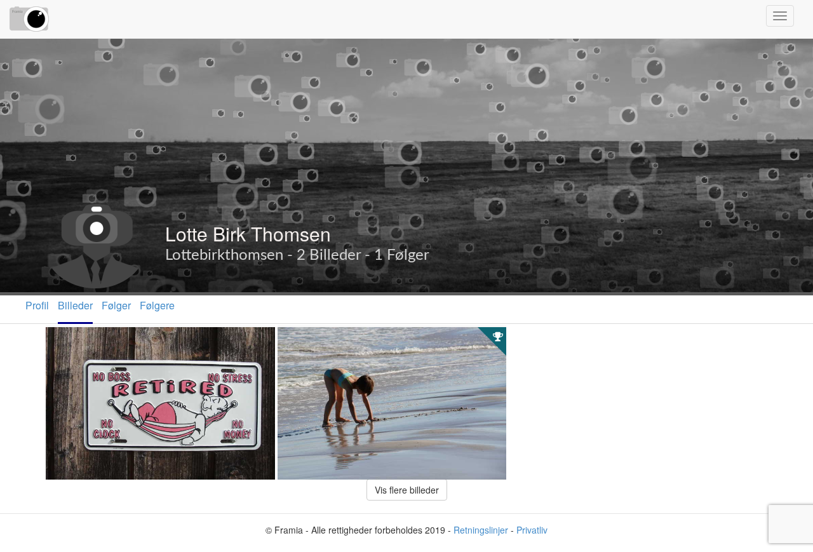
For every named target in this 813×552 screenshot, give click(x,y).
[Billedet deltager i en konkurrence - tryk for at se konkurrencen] (498, 336)
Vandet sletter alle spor (335, 341)
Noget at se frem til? (97, 341)
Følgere (157, 305)
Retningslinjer (481, 529)
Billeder (75, 305)
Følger (116, 305)
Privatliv (532, 529)
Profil (37, 305)
